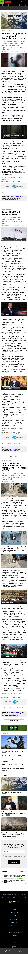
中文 (26, 891)
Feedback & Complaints (14, 939)
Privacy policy (14, 925)
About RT (14, 929)
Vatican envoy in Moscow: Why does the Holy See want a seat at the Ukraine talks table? (13, 813)
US (21, 443)
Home (3, 30)
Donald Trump (11, 443)
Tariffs (18, 443)
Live (14, 906)
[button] (14, 538)
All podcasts (23, 871)
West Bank (20, 708)
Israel (3, 708)
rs (22, 891)
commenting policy (16, 196)
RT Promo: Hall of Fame (14, 932)
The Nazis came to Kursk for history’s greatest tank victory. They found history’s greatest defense (13, 834)
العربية (2, 891)
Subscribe (14, 862)
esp (7, 891)
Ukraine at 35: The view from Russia (11, 792)
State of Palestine (11, 708)
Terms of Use (14, 922)
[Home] (2, 2)
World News (8, 30)
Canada (3, 443)
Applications (14, 909)
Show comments (14, 205)
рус (11, 891)
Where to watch (14, 912)
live (8, 1)
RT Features (5, 775)
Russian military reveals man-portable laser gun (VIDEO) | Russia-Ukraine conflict (13, 8)
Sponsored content (14, 919)
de (15, 891)
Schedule (14, 915)
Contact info (14, 935)
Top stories (4, 733)
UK (2, 192)
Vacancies (14, 942)
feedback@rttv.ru (13, 199)
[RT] (4, 894)
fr (18, 891)
